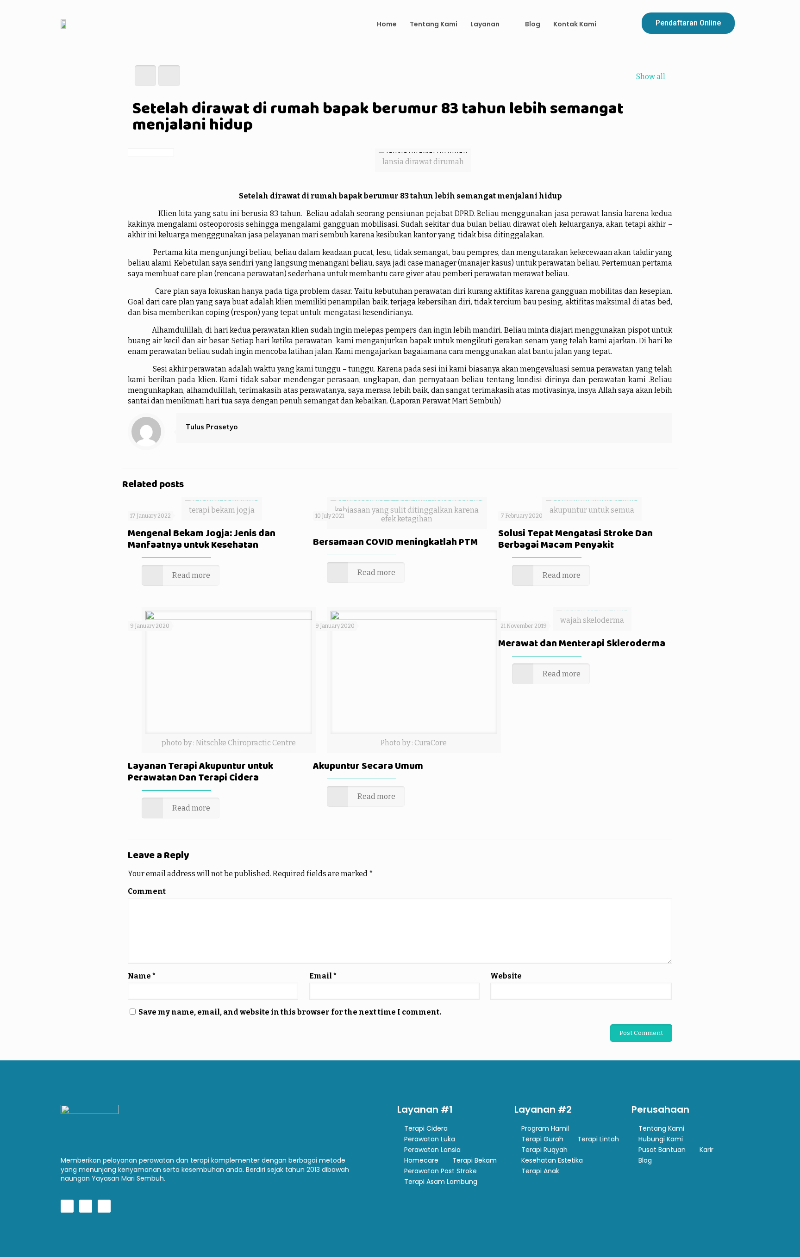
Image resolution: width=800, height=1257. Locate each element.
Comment (147, 891)
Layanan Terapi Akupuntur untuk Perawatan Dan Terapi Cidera (200, 771)
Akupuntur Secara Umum (368, 766)
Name (142, 976)
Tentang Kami (433, 24)
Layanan (485, 24)
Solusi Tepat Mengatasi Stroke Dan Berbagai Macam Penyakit (575, 538)
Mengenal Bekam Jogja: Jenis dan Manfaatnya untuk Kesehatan (201, 538)
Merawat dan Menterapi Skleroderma (581, 643)
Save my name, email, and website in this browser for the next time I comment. (289, 1012)
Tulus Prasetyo (212, 426)
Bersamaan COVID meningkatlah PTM (395, 542)
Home (387, 24)
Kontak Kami (574, 24)
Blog (532, 24)
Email (323, 976)
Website (506, 976)
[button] (688, 23)
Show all (650, 76)
